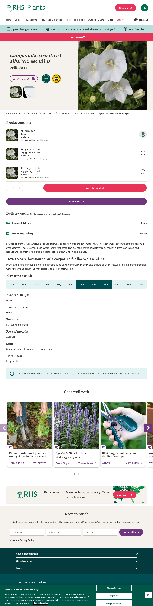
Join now (123, 495)
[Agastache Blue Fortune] (76, 425)
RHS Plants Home (15, 113)
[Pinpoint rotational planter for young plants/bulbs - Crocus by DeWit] (29, 425)
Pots (68, 19)
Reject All (114, 595)
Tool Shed (79, 19)
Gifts (110, 19)
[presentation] (148, 428)
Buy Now (75, 201)
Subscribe (129, 532)
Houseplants (30, 19)
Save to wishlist (21, 78)
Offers (120, 19)
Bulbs (17, 19)
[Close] (148, 595)
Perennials (48, 113)
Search (123, 8)
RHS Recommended (51, 19)
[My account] (144, 7)
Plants (8, 19)
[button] (74, 473)
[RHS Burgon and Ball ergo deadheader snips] (123, 425)
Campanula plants (68, 113)
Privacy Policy (27, 540)
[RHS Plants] (25, 8)
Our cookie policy (41, 603)
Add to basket (95, 188)
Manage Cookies (114, 588)
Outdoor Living (96, 19)
